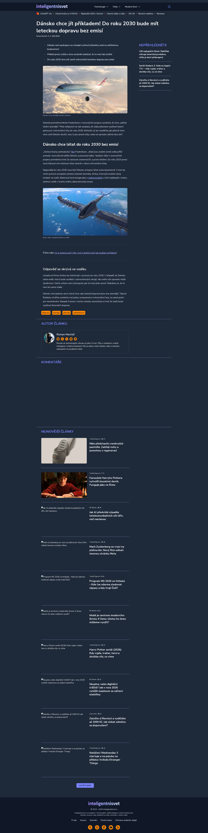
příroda (66, 312)
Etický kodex (106, 820)
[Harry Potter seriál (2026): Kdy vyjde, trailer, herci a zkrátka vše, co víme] (64, 657)
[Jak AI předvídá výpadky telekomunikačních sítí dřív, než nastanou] (64, 519)
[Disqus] (104, 396)
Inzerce (83, 820)
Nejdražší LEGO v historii (92, 13)
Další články (85, 785)
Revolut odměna (145, 13)
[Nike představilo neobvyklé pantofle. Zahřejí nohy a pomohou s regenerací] (64, 450)
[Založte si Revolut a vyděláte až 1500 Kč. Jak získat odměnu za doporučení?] (64, 725)
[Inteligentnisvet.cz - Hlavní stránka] (52, 6)
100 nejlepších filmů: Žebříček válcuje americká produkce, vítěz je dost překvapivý (154, 54)
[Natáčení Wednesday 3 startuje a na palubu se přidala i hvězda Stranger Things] (64, 760)
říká (72, 151)
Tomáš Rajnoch (94, 439)
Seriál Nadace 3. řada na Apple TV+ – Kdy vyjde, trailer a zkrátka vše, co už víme (154, 68)
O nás (74, 820)
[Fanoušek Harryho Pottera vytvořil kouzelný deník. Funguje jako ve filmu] (64, 485)
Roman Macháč (41, 36)
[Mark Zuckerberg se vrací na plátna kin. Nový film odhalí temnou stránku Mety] (64, 554)
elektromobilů (95, 177)
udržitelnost (78, 312)
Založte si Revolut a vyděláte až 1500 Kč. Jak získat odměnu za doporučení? (154, 83)
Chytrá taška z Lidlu (116, 13)
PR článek (92, 508)
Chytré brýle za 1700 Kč (66, 13)
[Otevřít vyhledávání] (169, 7)
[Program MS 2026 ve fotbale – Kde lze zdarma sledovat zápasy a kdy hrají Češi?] (64, 588)
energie (56, 312)
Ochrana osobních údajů (126, 820)
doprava (46, 312)
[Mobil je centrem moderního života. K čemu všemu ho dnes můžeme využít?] (64, 622)
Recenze (160, 13)
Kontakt (93, 820)
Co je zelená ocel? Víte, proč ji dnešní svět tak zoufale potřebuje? (86, 252)
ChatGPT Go (46, 13)
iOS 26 (132, 13)
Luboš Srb (92, 714)
